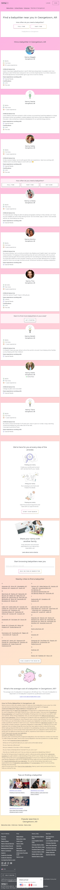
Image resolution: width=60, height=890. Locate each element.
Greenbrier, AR (6, 644)
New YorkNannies (51, 845)
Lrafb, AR (48, 612)
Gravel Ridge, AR (14, 642)
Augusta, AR (14, 588)
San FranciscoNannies (50, 837)
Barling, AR (14, 594)
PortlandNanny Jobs (38, 849)
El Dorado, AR (12, 625)
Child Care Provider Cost (22, 853)
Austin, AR (22, 588)
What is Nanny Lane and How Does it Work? (39, 793)
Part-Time (38, 26)
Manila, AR (51, 618)
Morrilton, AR (35, 623)
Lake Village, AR (36, 608)
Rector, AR (34, 655)
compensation (36, 763)
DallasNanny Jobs (37, 854)
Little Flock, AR (53, 608)
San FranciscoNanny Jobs (38, 837)
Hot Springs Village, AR (38, 593)
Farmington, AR (6, 633)
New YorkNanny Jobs (38, 847)
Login (48, 3)
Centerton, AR (6, 610)
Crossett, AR (21, 614)
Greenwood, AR (6, 646)
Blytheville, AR (6, 599)
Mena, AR (43, 621)
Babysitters (9, 8)
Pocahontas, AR (45, 642)
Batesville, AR (22, 594)
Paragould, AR (35, 640)
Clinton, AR (5, 614)
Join (55, 3)
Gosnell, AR (5, 642)
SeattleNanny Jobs (37, 856)
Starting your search (15, 790)
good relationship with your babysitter (16, 761)
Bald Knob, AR (6, 594)
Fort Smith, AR (7, 634)
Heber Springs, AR (44, 586)
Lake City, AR (35, 607)
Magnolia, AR (35, 618)
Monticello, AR (51, 621)
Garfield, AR (5, 640)
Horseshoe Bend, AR (44, 588)
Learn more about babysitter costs (30, 696)
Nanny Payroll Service (7, 843)
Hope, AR (35, 588)
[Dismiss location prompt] (41, 879)
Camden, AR (23, 607)
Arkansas (27, 8)
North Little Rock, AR (37, 629)
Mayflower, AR (35, 621)
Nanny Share (5, 841)
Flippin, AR (25, 633)
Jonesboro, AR (45, 599)
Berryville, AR (23, 597)
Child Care (14, 825)
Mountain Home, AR (46, 623)
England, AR (5, 627)
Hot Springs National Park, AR (40, 591)
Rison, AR (49, 655)
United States (19, 8)
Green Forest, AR (16, 644)
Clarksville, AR (19, 612)
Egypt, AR (5, 625)
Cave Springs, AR (23, 608)
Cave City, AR (13, 608)
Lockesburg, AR (46, 610)
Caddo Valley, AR (14, 607)
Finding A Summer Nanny (17, 792)
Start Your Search (30, 511)
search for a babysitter (21, 710)
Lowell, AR (42, 612)
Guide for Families (6, 855)
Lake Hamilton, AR (45, 607)
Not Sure (49, 185)
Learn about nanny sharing (30, 552)
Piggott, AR (53, 640)
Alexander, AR (6, 586)
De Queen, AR (15, 619)
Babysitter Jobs (6, 825)
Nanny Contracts (6, 850)
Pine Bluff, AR (35, 642)
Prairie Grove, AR (36, 644)
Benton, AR (5, 597)
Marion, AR (43, 619)
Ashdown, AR (6, 588)
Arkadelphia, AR (22, 586)
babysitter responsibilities (21, 763)
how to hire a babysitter (25, 766)
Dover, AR (23, 619)
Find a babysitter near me (30, 661)
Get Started (30, 320)
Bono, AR (13, 599)
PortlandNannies (51, 847)
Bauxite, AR (5, 595)
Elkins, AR (20, 625)
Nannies (20, 825)
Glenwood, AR (21, 640)
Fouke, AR (15, 634)
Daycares (19, 848)
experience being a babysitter (19, 740)
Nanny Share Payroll (7, 846)
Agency (3, 853)
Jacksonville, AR (36, 599)
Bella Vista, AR (20, 595)
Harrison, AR (34, 586)
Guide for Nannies (6, 857)
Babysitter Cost (21, 850)
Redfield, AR (42, 655)
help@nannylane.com (14, 881)
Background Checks (7, 848)
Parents (3, 839)
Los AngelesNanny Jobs (37, 841)
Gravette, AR (23, 642)
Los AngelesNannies (52, 840)
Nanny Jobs (27, 825)
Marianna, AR (35, 619)
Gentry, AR (13, 640)
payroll (46, 707)
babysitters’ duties (46, 722)
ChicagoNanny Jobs (38, 844)
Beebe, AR (12, 595)
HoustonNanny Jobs (38, 851)
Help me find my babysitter (30, 571)
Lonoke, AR (34, 612)
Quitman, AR (35, 650)
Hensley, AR (54, 586)
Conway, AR (12, 614)
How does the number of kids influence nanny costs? (18, 811)
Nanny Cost (19, 857)
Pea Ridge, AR (44, 640)
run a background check (24, 757)
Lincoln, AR (44, 608)
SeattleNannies (50, 854)
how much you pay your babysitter (16, 733)
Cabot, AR (5, 607)
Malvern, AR (43, 618)
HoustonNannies (51, 850)
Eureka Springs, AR (15, 627)
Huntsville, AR (50, 593)
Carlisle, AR (5, 608)
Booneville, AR (21, 599)
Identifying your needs (37, 790)
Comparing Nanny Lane (8, 860)
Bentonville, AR (13, 597)
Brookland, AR (6, 601)
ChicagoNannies (51, 843)
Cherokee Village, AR (8, 612)
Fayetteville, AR (16, 633)
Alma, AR (13, 586)
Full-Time (21, 26)
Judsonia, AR (35, 601)
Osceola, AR (34, 634)
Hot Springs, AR (35, 590)
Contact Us (4, 865)
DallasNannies (50, 852)
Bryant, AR (14, 601)
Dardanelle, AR (6, 619)
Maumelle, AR (51, 619)
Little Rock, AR (36, 610)
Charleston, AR (15, 610)
